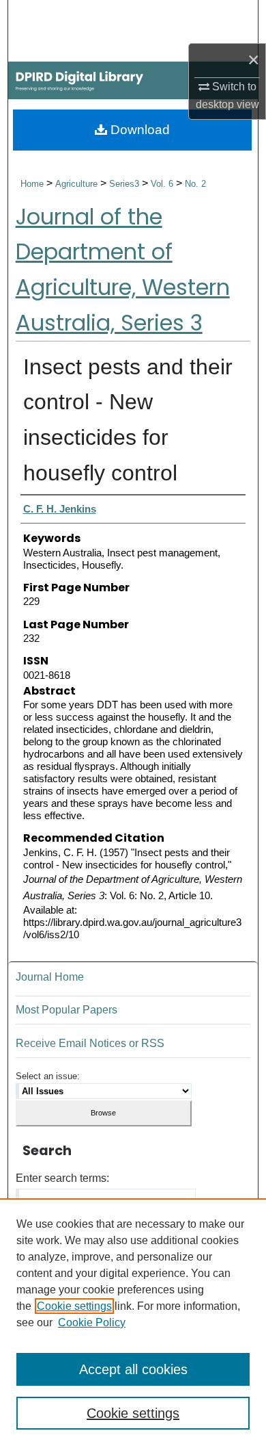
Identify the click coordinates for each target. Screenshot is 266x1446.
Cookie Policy (91, 1322)
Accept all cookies (133, 1369)
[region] (133, 1322)
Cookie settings (74, 1306)
